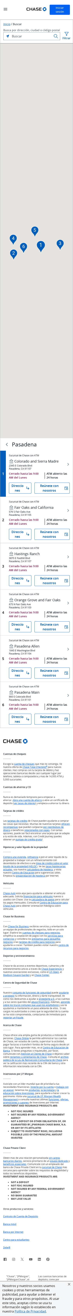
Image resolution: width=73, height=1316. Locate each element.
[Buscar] (56, 36)
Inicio (6, 24)
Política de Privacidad (30, 1311)
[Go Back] (6, 444)
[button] (69, 1284)
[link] (5, 1259)
